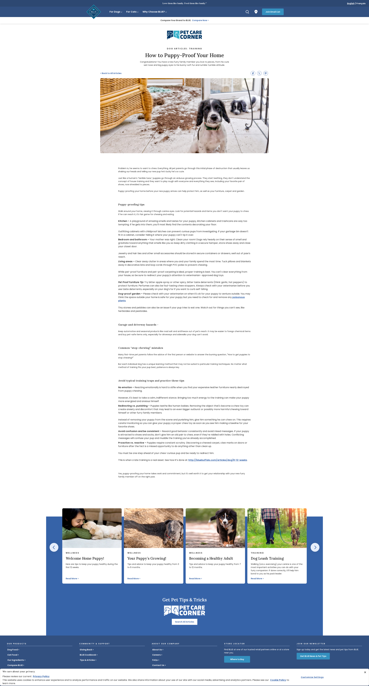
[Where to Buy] (256, 12)
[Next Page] (315, 547)
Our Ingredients (15, 660)
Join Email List (273, 11)
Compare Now (199, 20)
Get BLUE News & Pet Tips (313, 656)
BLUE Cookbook (88, 654)
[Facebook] (253, 73)
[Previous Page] (54, 547)
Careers (156, 654)
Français (361, 3)
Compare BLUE (15, 665)
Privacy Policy (41, 676)
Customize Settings (312, 677)
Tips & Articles (87, 660)
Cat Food (12, 654)
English (350, 3)
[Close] (365, 672)
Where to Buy (237, 659)
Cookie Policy (278, 680)
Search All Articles (184, 621)
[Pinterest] (265, 73)
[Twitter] (259, 73)
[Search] (247, 12)
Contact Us (158, 665)
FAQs (155, 660)
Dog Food (12, 649)
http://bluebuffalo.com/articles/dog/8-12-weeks (217, 460)
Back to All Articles (111, 73)
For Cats (131, 11)
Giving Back (86, 649)
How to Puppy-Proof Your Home (184, 55)
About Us (157, 649)
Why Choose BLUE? (154, 11)
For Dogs (115, 11)
